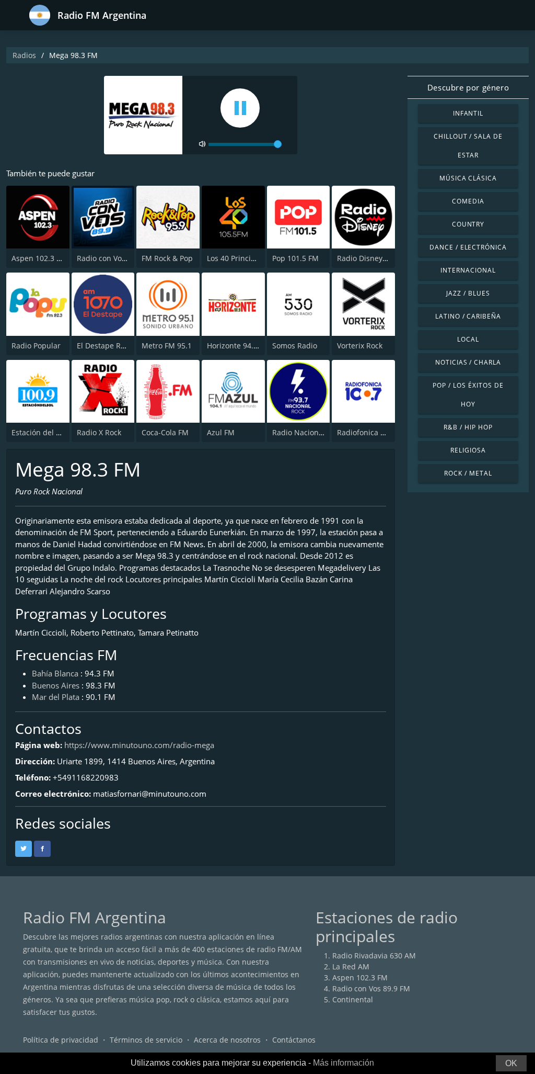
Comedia (468, 201)
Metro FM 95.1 (167, 346)
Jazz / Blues (468, 293)
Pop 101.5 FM (295, 258)
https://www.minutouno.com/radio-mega (139, 745)
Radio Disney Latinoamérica (385, 258)
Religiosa (468, 450)
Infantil (468, 113)
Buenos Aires (55, 685)
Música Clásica (468, 178)
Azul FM (221, 432)
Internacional (467, 270)
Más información (343, 1062)
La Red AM (350, 966)
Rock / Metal (468, 473)
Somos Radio (294, 346)
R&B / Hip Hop (468, 427)
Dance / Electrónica (468, 247)
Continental (352, 999)
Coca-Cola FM (165, 432)
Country (468, 224)
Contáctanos (294, 1040)
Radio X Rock (99, 432)
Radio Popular (36, 346)
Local (468, 339)
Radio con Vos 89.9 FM (116, 258)
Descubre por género (468, 87)
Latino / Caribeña (468, 316)
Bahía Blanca (55, 673)
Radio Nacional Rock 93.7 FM (322, 432)
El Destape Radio (106, 346)
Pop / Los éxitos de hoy (468, 395)
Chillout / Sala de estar (468, 146)
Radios (24, 55)
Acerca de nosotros (227, 1040)
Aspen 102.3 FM (39, 258)
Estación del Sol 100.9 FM (55, 432)
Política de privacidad (60, 1040)
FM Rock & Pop (167, 258)
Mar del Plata (55, 697)
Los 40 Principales (238, 258)
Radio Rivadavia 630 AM (374, 955)
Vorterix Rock (359, 346)
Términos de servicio (146, 1040)
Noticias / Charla (468, 362)
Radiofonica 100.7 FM (374, 432)
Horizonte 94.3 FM (238, 346)
